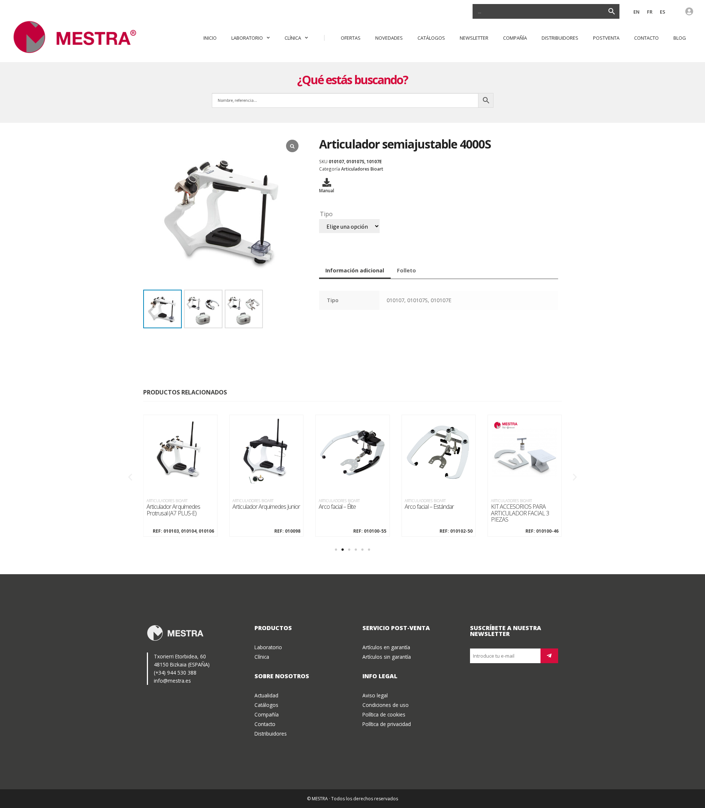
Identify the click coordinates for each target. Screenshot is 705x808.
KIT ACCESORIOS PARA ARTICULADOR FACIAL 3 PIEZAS (520, 513)
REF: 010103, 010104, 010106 (183, 531)
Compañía (515, 38)
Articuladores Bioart (362, 169)
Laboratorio (247, 38)
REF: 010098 (287, 531)
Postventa (606, 38)
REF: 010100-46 (541, 531)
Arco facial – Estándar (429, 507)
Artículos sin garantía (386, 656)
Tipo (326, 214)
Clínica (293, 38)
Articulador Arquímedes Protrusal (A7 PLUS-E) (173, 510)
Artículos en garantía (386, 647)
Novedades (389, 38)
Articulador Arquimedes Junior (266, 507)
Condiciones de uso (385, 704)
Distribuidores (560, 38)
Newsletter (474, 38)
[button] (130, 477)
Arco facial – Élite (337, 507)
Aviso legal (375, 695)
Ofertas (351, 38)
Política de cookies (383, 714)
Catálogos (431, 38)
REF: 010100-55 (369, 531)
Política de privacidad (386, 724)
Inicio (210, 38)
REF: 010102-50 (456, 531)
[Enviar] (549, 655)
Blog (679, 38)
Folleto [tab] (406, 270)
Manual (326, 190)
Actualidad (266, 695)
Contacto (646, 38)
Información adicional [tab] (354, 270)
